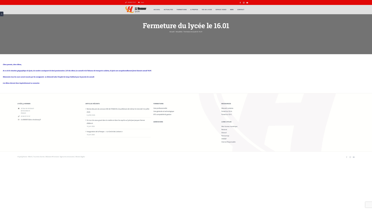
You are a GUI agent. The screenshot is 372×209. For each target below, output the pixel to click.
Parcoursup (225, 136)
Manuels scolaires (227, 108)
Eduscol (224, 133)
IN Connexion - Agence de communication (63, 157)
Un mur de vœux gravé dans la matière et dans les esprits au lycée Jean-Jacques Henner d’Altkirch (116, 121)
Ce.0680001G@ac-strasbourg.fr (31, 119)
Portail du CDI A (226, 111)
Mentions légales (80, 157)
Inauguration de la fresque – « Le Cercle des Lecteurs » (105, 131)
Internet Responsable (228, 142)
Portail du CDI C (226, 114)
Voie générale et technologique (163, 111)
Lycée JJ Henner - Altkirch (25, 157)
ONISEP (223, 139)
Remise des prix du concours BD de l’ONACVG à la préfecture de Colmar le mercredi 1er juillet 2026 (118, 110)
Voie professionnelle (160, 108)
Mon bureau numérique (229, 126)
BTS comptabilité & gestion (162, 114)
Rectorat (224, 129)
